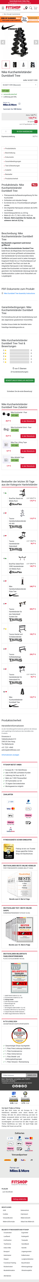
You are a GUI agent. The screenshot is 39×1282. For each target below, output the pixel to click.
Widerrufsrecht (25, 1218)
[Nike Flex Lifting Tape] (6, 444)
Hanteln (24, 1248)
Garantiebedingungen (13, 161)
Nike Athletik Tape (17, 457)
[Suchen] (31, 8)
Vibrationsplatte (26, 1270)
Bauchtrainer (25, 1263)
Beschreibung (10, 153)
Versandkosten (8, 1218)
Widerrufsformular (9, 1222)
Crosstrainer (8, 1233)
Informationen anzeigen (10, 755)
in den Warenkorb (24, 132)
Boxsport (7, 1251)
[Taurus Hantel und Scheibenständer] (22, 629)
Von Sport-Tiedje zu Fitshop (11, 1108)
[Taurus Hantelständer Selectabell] (22, 535)
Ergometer (24, 1233)
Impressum (24, 1214)
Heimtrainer (7, 1255)
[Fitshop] (13, 8)
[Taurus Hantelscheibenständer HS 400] (22, 513)
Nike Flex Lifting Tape (19, 442)
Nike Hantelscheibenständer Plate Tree (17, 589)
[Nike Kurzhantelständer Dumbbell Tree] (22, 691)
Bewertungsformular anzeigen (19, 380)
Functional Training (10, 1263)
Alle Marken (7, 1276)
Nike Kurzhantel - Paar (19, 412)
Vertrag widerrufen (19, 1199)
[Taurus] (15, 526)
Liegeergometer (26, 1251)
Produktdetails (10, 149)
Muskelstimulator (9, 1270)
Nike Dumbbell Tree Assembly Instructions (19, 293)
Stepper (6, 1259)
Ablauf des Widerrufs (27, 1222)
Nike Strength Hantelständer (12, 14)
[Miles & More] (20, 1169)
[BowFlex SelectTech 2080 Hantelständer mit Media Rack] (22, 558)
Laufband (7, 1236)
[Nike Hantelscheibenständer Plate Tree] (22, 581)
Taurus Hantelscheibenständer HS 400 (17, 521)
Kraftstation (8, 1240)
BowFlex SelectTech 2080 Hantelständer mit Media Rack (16, 566)
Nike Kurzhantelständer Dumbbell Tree (15, 699)
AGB (4, 1210)
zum (7, 1192)
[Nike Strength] (9, 27)
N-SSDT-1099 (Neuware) (12, 85)
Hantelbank (25, 1244)
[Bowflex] (15, 504)
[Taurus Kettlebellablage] (22, 649)
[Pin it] (34, 185)
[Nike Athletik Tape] (6, 459)
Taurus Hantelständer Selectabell (14, 543)
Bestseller (8, 174)
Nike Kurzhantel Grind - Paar (21, 427)
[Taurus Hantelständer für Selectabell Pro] (22, 669)
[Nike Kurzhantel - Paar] (6, 414)
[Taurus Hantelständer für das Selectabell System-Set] (22, 603)
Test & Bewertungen (12, 166)
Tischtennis (7, 1244)
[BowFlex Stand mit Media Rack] (22, 493)
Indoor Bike (7, 1248)
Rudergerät (25, 1236)
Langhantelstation (27, 1259)
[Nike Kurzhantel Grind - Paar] (6, 429)
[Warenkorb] (36, 8)
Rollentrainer (25, 1255)
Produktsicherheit (11, 179)
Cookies (5, 1214)
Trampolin (24, 1240)
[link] (10, 802)
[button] (6, 65)
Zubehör (8, 170)
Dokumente (9, 157)
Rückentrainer (8, 1267)
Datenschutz (25, 1210)
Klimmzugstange (26, 1267)
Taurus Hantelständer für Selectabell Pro (15, 677)
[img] (19, 104)
